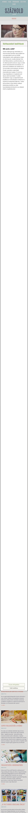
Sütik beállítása (14, 688)
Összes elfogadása (14, 684)
